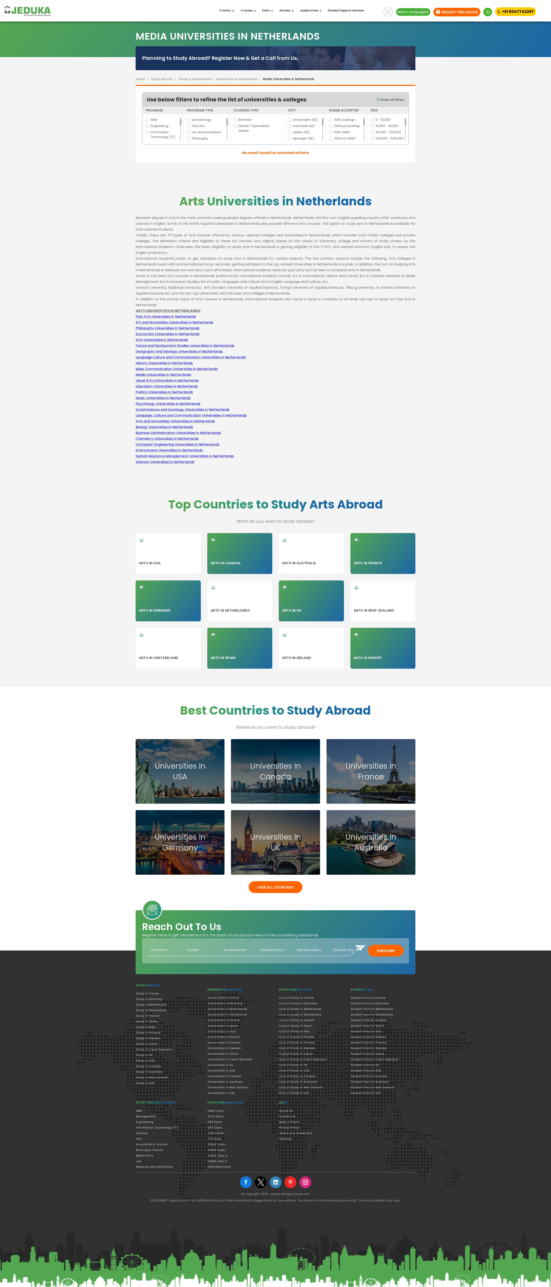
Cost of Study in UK (293, 1065)
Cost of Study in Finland (297, 1042)
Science (142, 1133)
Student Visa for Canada (369, 1076)
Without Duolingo (347, 126)
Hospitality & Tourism (152, 1144)
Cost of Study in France (296, 998)
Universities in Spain (223, 1026)
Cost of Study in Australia (298, 1082)
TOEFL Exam (216, 1133)
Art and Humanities (206, 132)
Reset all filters (392, 100)
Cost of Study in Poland (296, 1037)
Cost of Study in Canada (297, 1076)
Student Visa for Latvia (367, 1054)
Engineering (159, 126)
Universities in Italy (222, 1031)
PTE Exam (214, 1139)
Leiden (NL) (301, 132)
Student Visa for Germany (370, 1003)
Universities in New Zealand (228, 1087)
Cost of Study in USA (294, 1070)
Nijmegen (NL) (303, 138)
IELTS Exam (216, 1116)
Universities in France (223, 998)
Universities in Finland (224, 1042)
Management (146, 1116)
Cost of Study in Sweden (297, 1048)
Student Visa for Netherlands (372, 1009)
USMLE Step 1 (217, 1150)
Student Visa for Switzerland (372, 1014)
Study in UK (144, 1055)
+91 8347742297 (518, 11)
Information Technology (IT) (163, 134)
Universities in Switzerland (227, 1014)
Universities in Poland (224, 1037)
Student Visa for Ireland (368, 1020)
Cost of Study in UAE (294, 1093)
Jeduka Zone (309, 10)
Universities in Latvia (223, 1054)
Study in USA (145, 1060)
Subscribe (386, 951)
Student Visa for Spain (367, 1026)
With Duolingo (344, 120)
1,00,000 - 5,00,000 (390, 138)
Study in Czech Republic (154, 1049)
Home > (143, 79)
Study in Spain (147, 1021)
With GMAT (342, 132)
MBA (154, 120)
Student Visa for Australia (370, 1082)
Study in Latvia (147, 1044)
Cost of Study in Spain (296, 1026)
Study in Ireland (147, 1016)
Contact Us (287, 1116)
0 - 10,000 (383, 120)
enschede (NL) (304, 126)
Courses (246, 10)
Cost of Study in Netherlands (300, 1009)
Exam (266, 10)
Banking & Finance (149, 1150)
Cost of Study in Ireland (296, 1020)
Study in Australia (149, 1072)
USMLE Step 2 (217, 1155)
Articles (284, 10)
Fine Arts (198, 126)
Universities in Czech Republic (230, 1059)
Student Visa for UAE (366, 1093)
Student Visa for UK (365, 1065)
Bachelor (245, 120)
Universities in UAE (221, 1093)
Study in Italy (146, 1027)
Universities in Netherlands (227, 1009)
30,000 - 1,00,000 (388, 132)
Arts (139, 1139)
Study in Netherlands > (197, 79)
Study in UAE (145, 1083)
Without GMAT (345, 138)
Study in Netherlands (151, 1004)
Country (225, 10)
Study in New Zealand (152, 1077)
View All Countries (275, 887)
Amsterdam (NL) (305, 120)
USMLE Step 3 (217, 1161)
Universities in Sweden (224, 1048)
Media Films (145, 1155)
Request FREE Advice (459, 12)
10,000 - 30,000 (387, 126)
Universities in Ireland (224, 1020)
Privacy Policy (289, 1127)
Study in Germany (149, 999)
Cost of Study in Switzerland (300, 1014)
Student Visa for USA (366, 1070)
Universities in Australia (225, 1082)
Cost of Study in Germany (298, 1003)
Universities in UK (220, 1065)
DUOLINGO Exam (219, 1167)
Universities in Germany (225, 1003)
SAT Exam (215, 1127)
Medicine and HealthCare (154, 1167)
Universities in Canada (224, 1076)
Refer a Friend (289, 1122)
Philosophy (200, 138)
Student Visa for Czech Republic (375, 1059)
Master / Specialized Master (254, 128)
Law (139, 1161)
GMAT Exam (216, 1111)
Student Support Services (346, 10)
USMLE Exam (217, 1144)
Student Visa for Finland (369, 1042)
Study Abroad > (164, 79)
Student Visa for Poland (368, 1037)
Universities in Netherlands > (239, 79)
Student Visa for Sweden (369, 1048)
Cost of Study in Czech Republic (303, 1059)
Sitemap (285, 1139)
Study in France (147, 993)
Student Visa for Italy (366, 1031)
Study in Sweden (148, 1038)
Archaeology (201, 120)
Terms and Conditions (295, 1133)
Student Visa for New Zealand (373, 1087)
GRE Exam (215, 1122)
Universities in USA (221, 1070)
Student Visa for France (368, 998)
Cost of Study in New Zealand (301, 1087)
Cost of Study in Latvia (296, 1054)
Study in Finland (148, 1032)
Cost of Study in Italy (294, 1031)
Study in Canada (148, 1066)
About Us (286, 1111)
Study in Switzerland (151, 1010)
